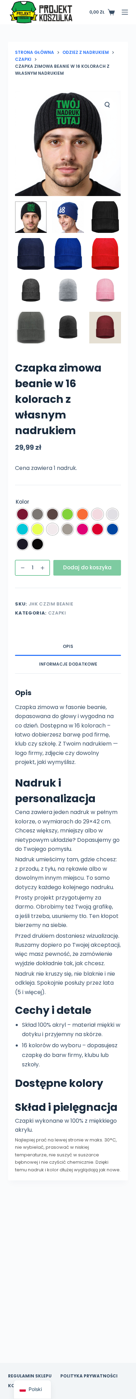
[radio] (22, 514)
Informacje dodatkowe (68, 664)
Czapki (57, 613)
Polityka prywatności (89, 1376)
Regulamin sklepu (30, 1376)
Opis (68, 646)
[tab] (68, 647)
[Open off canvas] (125, 12)
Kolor (22, 501)
